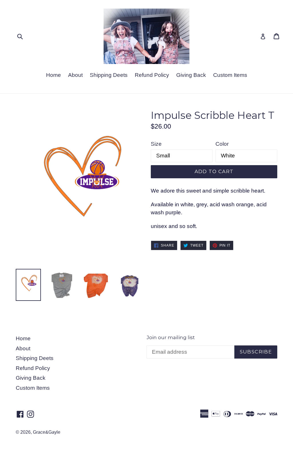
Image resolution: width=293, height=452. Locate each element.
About (75, 75)
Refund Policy (152, 75)
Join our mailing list (170, 337)
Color (222, 144)
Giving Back (191, 75)
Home (53, 75)
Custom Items (230, 75)
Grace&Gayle (46, 432)
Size (156, 144)
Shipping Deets (109, 75)
